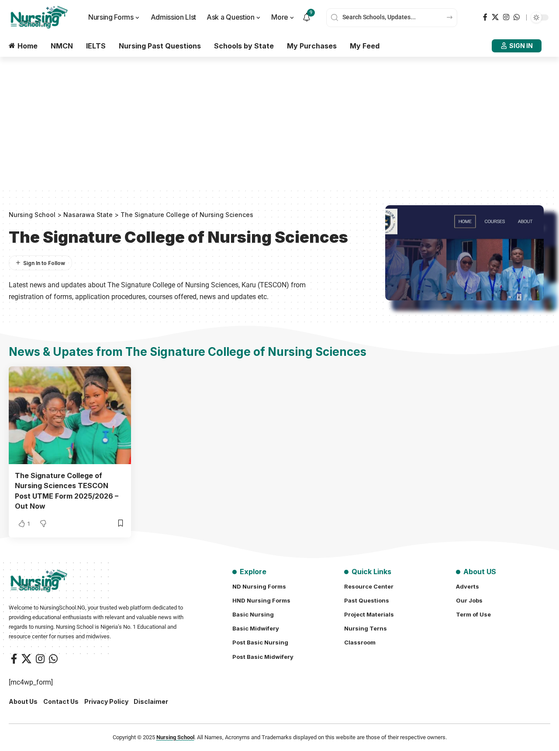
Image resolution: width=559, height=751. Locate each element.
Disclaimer (151, 701)
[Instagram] (506, 17)
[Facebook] (485, 17)
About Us (23, 701)
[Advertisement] (279, 122)
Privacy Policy (106, 701)
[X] (495, 17)
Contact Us (61, 701)
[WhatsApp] (516, 17)
